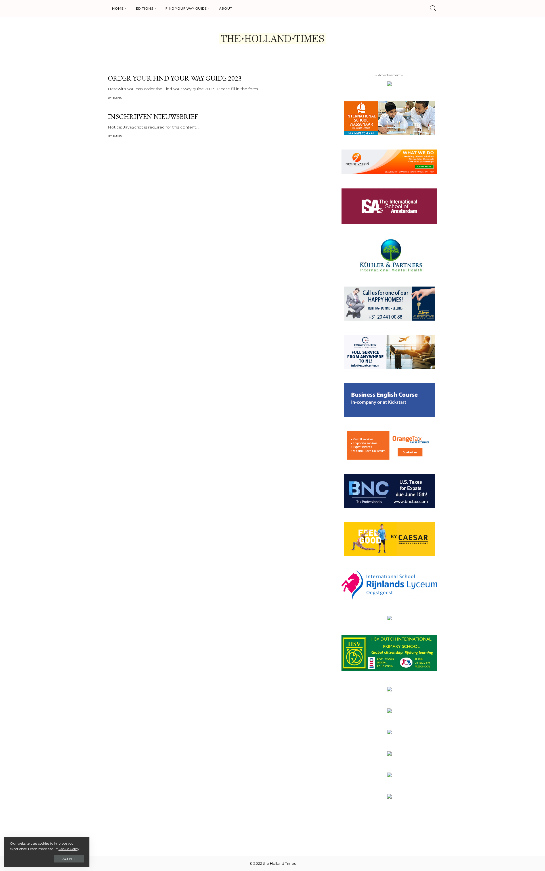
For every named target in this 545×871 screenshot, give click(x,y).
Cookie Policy (68, 849)
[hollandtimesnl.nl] (272, 38)
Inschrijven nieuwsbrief (153, 116)
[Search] (433, 8)
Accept (68, 859)
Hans (117, 97)
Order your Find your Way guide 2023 (175, 78)
